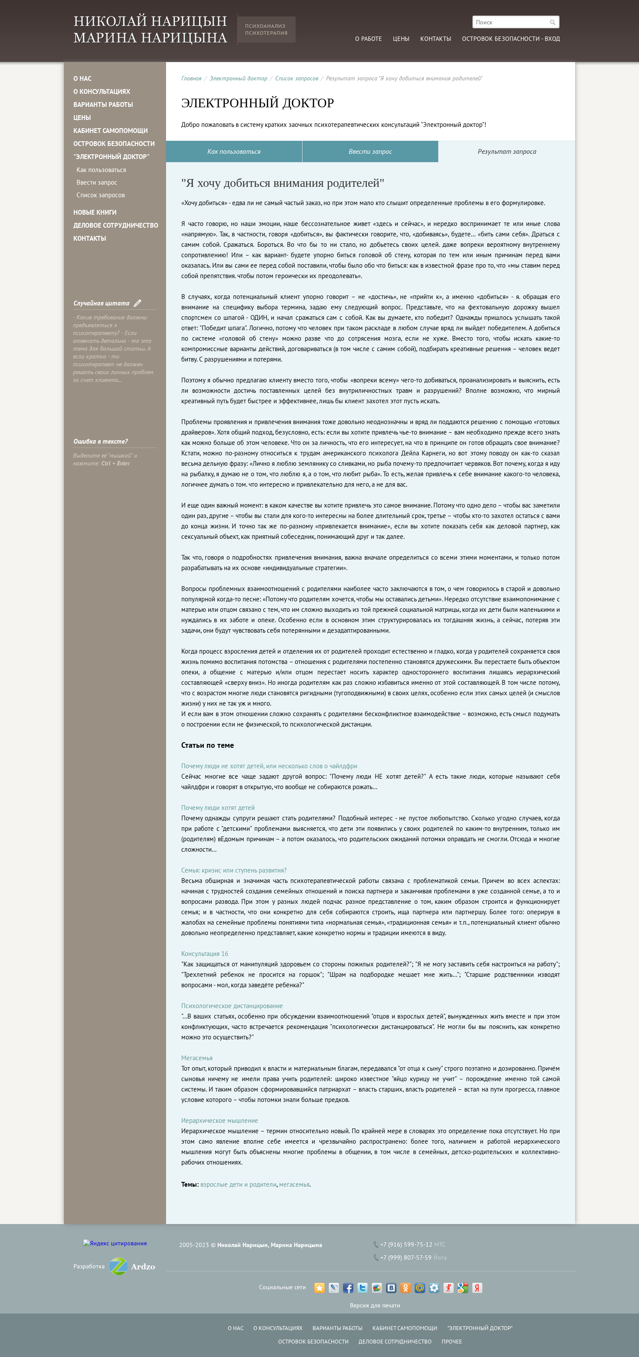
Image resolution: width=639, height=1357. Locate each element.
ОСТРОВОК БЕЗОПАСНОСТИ (114, 143)
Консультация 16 (204, 953)
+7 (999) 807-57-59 (406, 1257)
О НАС (82, 78)
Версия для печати (375, 1305)
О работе (368, 39)
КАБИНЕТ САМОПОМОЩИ (110, 130)
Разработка (89, 1266)
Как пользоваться (101, 170)
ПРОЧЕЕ (452, 1341)
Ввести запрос (97, 182)
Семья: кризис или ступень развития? (234, 870)
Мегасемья (197, 1058)
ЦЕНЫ (82, 117)
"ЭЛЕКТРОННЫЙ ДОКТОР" (111, 157)
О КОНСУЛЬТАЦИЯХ (101, 91)
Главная (191, 78)
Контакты (435, 39)
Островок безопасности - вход (511, 39)
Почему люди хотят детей (218, 807)
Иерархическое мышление (219, 1120)
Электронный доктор (238, 78)
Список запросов (101, 195)
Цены (401, 39)
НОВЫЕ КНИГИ (94, 212)
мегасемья (294, 1184)
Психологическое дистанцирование (232, 1006)
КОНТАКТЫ (89, 238)
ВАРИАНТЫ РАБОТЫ (103, 104)
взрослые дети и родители (238, 1184)
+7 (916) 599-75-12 (406, 1244)
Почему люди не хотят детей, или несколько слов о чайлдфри (269, 766)
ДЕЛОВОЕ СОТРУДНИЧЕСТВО (115, 225)
